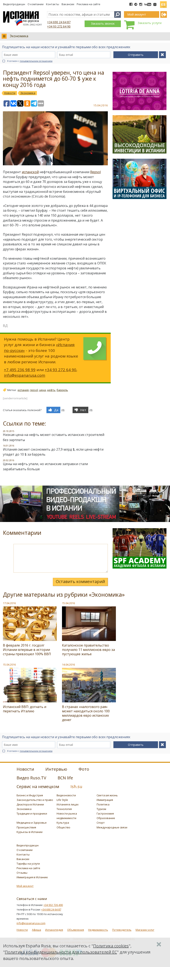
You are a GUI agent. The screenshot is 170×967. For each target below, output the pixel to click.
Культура (63, 822)
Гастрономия (105, 813)
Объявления (75, 930)
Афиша (36, 930)
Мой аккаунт (25, 886)
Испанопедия (54, 930)
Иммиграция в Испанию (32, 877)
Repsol (95, 172)
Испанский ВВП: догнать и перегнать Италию (24, 708)
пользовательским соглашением (36, 61)
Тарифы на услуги (28, 863)
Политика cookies (111, 946)
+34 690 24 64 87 (58, 22)
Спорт (101, 822)
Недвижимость (98, 930)
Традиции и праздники (32, 813)
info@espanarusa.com (24, 375)
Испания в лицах (68, 804)
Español (163, 3)
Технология (64, 809)
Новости (22, 930)
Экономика (19, 36)
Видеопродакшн (14, 4)
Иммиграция (105, 800)
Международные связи (112, 827)
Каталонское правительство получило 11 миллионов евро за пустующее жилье (88, 649)
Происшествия (26, 827)
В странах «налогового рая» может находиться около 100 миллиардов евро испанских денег (86, 713)
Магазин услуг (145, 930)
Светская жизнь (107, 795)
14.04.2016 (68, 664)
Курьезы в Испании (29, 832)
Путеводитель (121, 930)
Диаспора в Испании (30, 804)
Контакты (52, 4)
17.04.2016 (9, 603)
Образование (106, 818)
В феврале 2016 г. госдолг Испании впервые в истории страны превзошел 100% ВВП (27, 649)
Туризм (101, 809)
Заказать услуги (150, 23)
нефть (51, 390)
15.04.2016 (68, 603)
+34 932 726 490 (53, 905)
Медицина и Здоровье (32, 822)
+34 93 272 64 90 (58, 26)
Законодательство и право (35, 800)
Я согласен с (29, 61)
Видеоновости (66, 795)
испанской (30, 172)
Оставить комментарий (80, 581)
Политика (103, 804)
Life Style (62, 800)
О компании (36, 4)
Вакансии (68, 4)
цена (42, 390)
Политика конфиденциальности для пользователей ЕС (61, 952)
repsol (34, 390)
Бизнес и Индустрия (30, 795)
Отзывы (22, 873)
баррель (62, 390)
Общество (63, 827)
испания (23, 390)
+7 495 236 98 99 (19, 369)
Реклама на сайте (88, 4)
